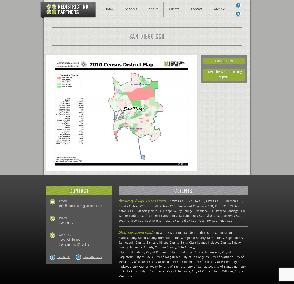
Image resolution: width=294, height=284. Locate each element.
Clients (174, 9)
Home (109, 9)
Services (131, 9)
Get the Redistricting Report (225, 74)
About (153, 9)
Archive (219, 9)
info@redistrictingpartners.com (80, 206)
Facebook (63, 257)
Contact (197, 9)
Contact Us (224, 61)
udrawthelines (92, 257)
